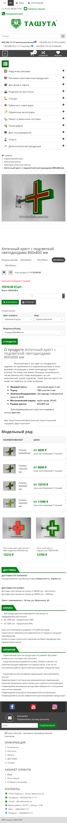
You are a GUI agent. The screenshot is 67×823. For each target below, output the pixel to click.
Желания (58, 55)
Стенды (12, 98)
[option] (33, 197)
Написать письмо (36, 8)
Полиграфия (15, 125)
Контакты (11, 751)
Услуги (12, 139)
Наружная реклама (19, 71)
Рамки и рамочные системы (24, 118)
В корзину (11, 302)
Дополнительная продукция (24, 146)
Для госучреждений (19, 132)
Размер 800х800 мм (14, 332)
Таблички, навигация (20, 105)
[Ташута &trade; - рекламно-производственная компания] (33, 23)
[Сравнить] (10, 272)
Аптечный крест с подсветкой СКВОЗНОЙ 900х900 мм (47, 549)
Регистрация (13, 778)
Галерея (11, 762)
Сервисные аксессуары (21, 112)
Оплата (10, 755)
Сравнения (43, 55)
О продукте (9, 341)
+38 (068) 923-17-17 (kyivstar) (17, 46)
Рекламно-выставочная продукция (28, 78)
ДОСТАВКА (12, 758)
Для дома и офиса (18, 84)
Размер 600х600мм (24, 452)
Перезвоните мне (14, 13)
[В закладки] (4, 272)
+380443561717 (22, 809)
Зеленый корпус (13, 319)
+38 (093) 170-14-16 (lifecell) (48, 46)
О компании (13, 747)
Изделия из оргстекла (21, 91)
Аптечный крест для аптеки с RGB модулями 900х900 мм (16, 549)
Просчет (29, 302)
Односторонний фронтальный (43, 319)
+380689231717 (26, 813)
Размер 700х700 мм (23, 468)
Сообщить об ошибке (17, 782)
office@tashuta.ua (24, 801)
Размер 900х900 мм (23, 503)
